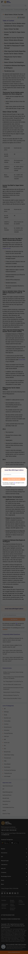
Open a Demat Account (14, 479)
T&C (15, 482)
